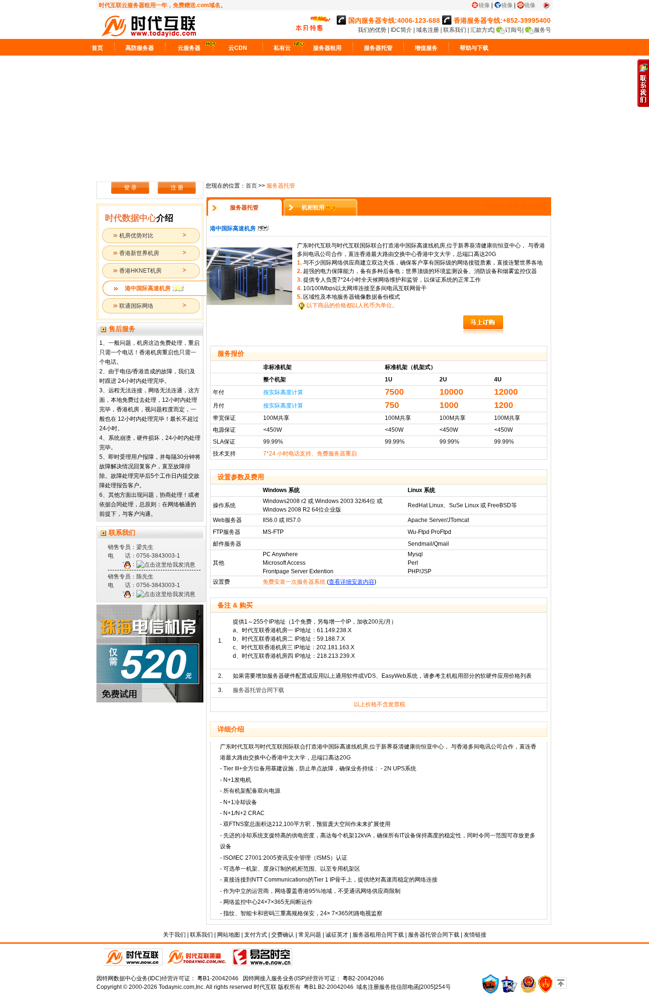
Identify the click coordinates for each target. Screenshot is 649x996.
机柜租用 (313, 207)
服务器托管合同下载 (258, 690)
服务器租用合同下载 (378, 934)
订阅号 (513, 30)
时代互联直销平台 (133, 957)
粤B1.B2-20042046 (328, 987)
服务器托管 (244, 207)
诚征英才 (336, 934)
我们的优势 (373, 30)
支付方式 (255, 934)
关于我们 (174, 934)
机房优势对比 (136, 235)
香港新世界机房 (139, 253)
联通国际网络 (136, 306)
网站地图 (228, 934)
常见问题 (309, 934)
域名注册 (427, 30)
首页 (251, 185)
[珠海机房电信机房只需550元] (151, 653)
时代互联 (265, 987)
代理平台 (197, 957)
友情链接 (475, 934)
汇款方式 (481, 30)
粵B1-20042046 (218, 978)
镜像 (484, 5)
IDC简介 (402, 30)
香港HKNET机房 (140, 270)
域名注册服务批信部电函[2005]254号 (403, 987)
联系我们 (454, 30)
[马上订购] (483, 325)
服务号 (542, 30)
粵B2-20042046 (363, 978)
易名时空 (262, 957)
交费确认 (282, 934)
